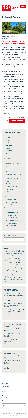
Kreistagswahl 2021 (11, 223)
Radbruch (8, 148)
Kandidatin (17, 260)
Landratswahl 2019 (11, 226)
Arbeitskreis (8, 251)
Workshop (6, 281)
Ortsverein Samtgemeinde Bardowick (13, 175)
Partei (5, 166)
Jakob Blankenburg (11, 186)
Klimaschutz (6, 262)
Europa (12, 256)
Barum (7, 140)
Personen (6, 181)
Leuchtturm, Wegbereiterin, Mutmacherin (11, 341)
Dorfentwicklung (8, 255)
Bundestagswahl (15, 253)
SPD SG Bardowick (15, 36)
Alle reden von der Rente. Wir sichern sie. (12, 361)
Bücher (8, 194)
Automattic (16, 415)
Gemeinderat (7, 258)
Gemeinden (7, 135)
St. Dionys (10, 277)
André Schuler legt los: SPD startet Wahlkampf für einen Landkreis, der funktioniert (14, 311)
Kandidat (12, 260)
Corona (21, 253)
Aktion (7, 161)
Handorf (8, 143)
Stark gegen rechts (9, 367)
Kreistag (20, 265)
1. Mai (5, 251)
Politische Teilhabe (9, 189)
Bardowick (9, 137)
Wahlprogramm (11, 279)
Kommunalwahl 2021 (12, 218)
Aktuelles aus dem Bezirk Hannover (12, 325)
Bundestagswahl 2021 (12, 210)
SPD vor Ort (5, 386)
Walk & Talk (18, 279)
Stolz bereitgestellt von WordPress (12, 413)
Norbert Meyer (20, 269)
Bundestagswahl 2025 (12, 212)
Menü (23, 6)
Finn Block (9, 184)
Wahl (20, 277)
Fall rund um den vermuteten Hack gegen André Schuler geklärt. (13, 304)
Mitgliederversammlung (12, 164)
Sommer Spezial (16, 274)
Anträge (8, 192)
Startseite (4, 381)
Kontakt (4, 400)
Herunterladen (17, 121)
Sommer (10, 274)
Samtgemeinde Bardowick (10, 273)
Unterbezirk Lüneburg (12, 178)
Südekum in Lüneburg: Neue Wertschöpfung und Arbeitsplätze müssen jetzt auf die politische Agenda (13, 296)
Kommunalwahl (15, 262)
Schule (18, 273)
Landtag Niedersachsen (12, 171)
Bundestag (9, 253)
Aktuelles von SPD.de (11, 353)
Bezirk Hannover (10, 169)
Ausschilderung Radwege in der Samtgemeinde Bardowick (13, 42)
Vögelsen (8, 153)
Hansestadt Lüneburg (12, 199)
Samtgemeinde (5, 38)
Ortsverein (7, 158)
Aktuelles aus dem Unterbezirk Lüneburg (11, 289)
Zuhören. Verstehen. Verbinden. (13, 329)
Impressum (5, 395)
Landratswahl (19, 267)
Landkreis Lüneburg (11, 202)
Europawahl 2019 (11, 215)
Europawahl (17, 256)
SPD (5, 197)
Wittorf (7, 156)
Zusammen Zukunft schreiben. (12, 356)
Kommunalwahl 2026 (12, 220)
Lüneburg (6, 269)
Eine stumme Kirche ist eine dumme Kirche (12, 334)
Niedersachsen (10, 205)
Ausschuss (13, 251)
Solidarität (6, 274)
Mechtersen (9, 145)
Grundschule (12, 258)
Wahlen (6, 207)
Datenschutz (5, 398)
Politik (5, 271)
